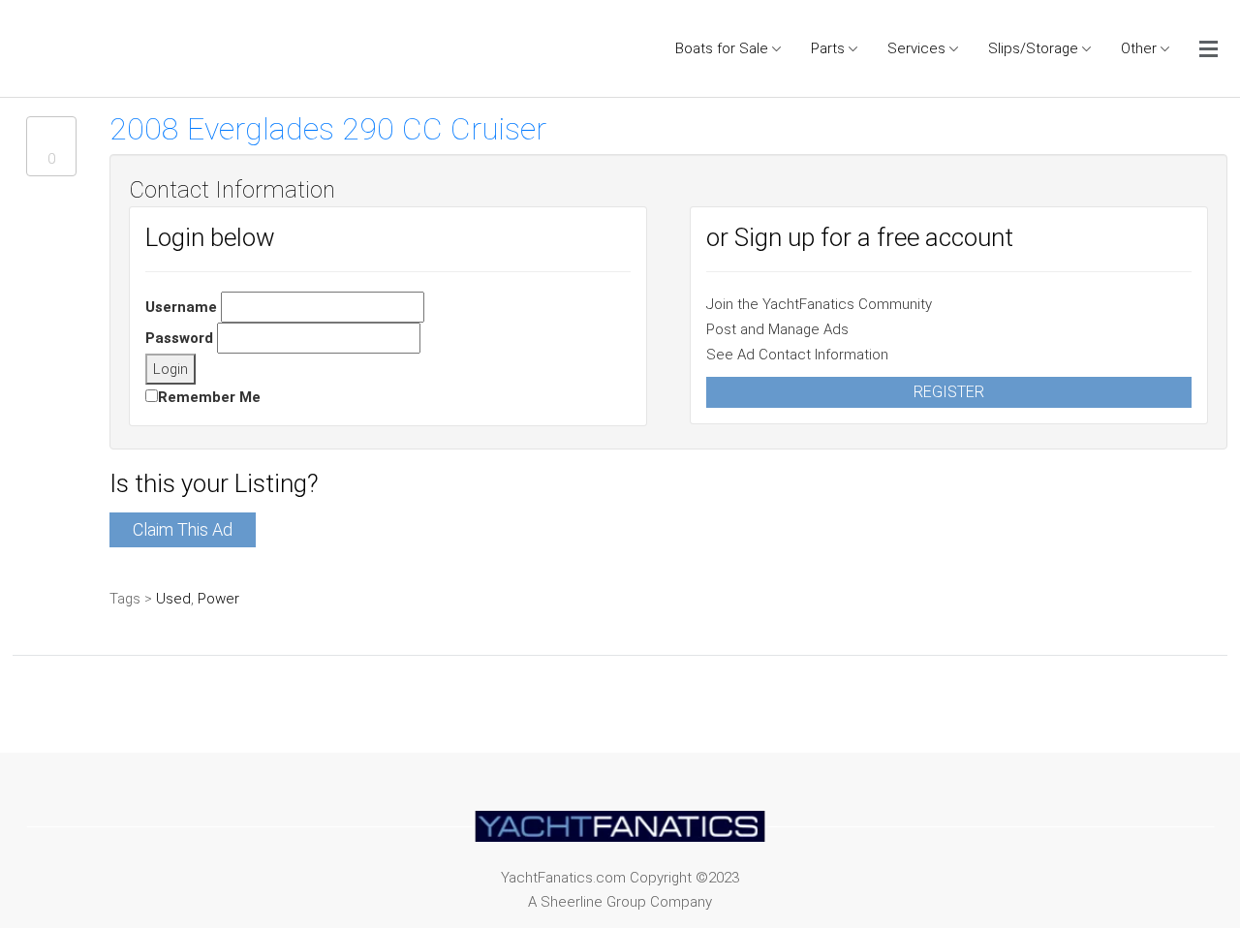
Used (173, 598)
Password (179, 338)
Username (181, 307)
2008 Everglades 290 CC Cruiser (327, 128)
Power (218, 598)
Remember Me (209, 397)
